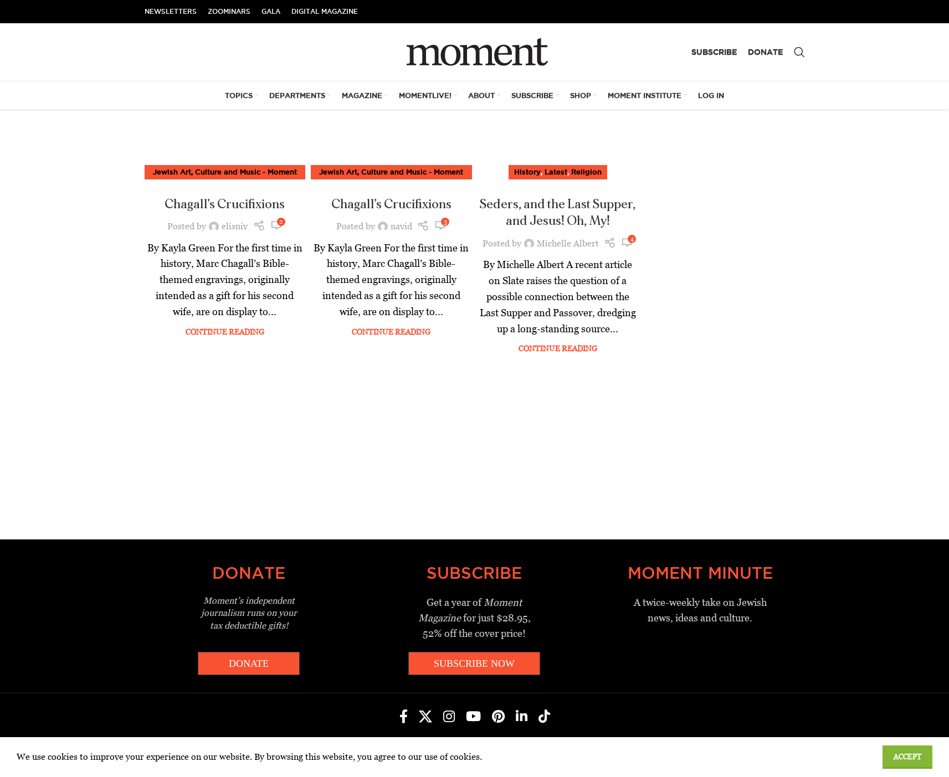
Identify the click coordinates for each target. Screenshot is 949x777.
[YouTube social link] (473, 717)
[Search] (799, 52)
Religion (586, 172)
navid (401, 226)
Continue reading (225, 331)
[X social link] (425, 717)
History (527, 172)
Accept (907, 757)
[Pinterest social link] (498, 717)
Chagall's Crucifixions (225, 204)
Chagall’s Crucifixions (391, 204)
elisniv (235, 226)
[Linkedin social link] (521, 717)
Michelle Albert (568, 243)
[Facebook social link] (403, 717)
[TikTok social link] (544, 717)
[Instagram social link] (449, 717)
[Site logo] (474, 51)
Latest (556, 172)
